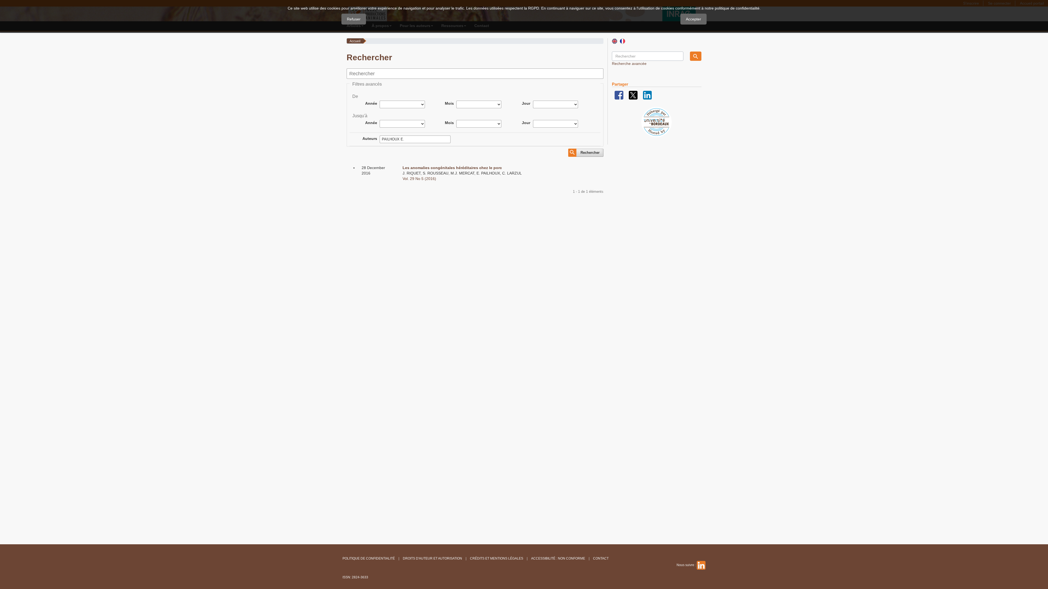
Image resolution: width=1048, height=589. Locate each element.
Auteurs (369, 138)
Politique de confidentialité (369, 558)
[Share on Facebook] (619, 95)
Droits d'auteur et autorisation (432, 558)
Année (371, 103)
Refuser (354, 19)
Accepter (693, 19)
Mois (449, 103)
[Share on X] (633, 95)
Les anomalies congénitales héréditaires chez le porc (452, 168)
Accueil (355, 41)
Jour (526, 103)
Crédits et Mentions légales (496, 558)
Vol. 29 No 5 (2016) (419, 178)
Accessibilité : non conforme (558, 558)
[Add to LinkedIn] (647, 95)
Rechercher (590, 153)
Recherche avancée (629, 63)
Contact (601, 558)
